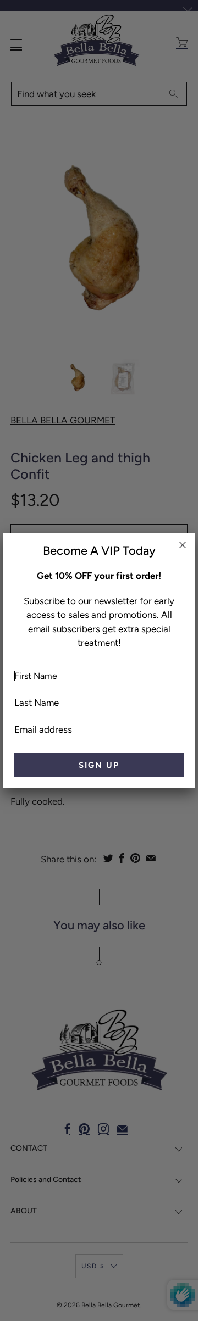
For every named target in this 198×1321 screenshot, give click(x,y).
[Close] (182, 545)
